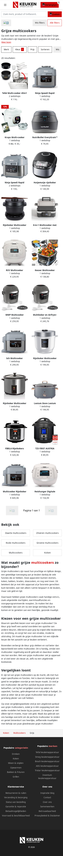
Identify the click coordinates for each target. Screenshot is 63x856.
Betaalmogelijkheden (16, 811)
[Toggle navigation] (5, 5)
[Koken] (6, 23)
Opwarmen (15, 767)
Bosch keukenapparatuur (47, 761)
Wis (57, 49)
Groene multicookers (47, 542)
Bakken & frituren (15, 772)
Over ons (47, 802)
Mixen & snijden (15, 763)
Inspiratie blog (47, 793)
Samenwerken (47, 806)
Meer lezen (6, 42)
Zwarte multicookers (15, 532)
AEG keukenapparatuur (47, 766)
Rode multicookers (15, 542)
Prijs (32, 49)
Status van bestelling (16, 802)
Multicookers (15, 552)
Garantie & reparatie (16, 806)
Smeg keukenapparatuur (47, 757)
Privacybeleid (41, 815)
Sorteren (45, 49)
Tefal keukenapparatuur (47, 752)
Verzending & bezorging (15, 797)
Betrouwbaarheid (47, 811)
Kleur (19, 49)
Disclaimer (55, 815)
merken (52, 746)
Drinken (16, 754)
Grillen (16, 776)
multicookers (42, 562)
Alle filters (54, 22)
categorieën (21, 747)
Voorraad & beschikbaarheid (16, 815)
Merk (6, 49)
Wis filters (39, 22)
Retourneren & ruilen (16, 793)
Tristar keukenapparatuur (47, 770)
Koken (47, 552)
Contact (47, 797)
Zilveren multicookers (47, 532)
